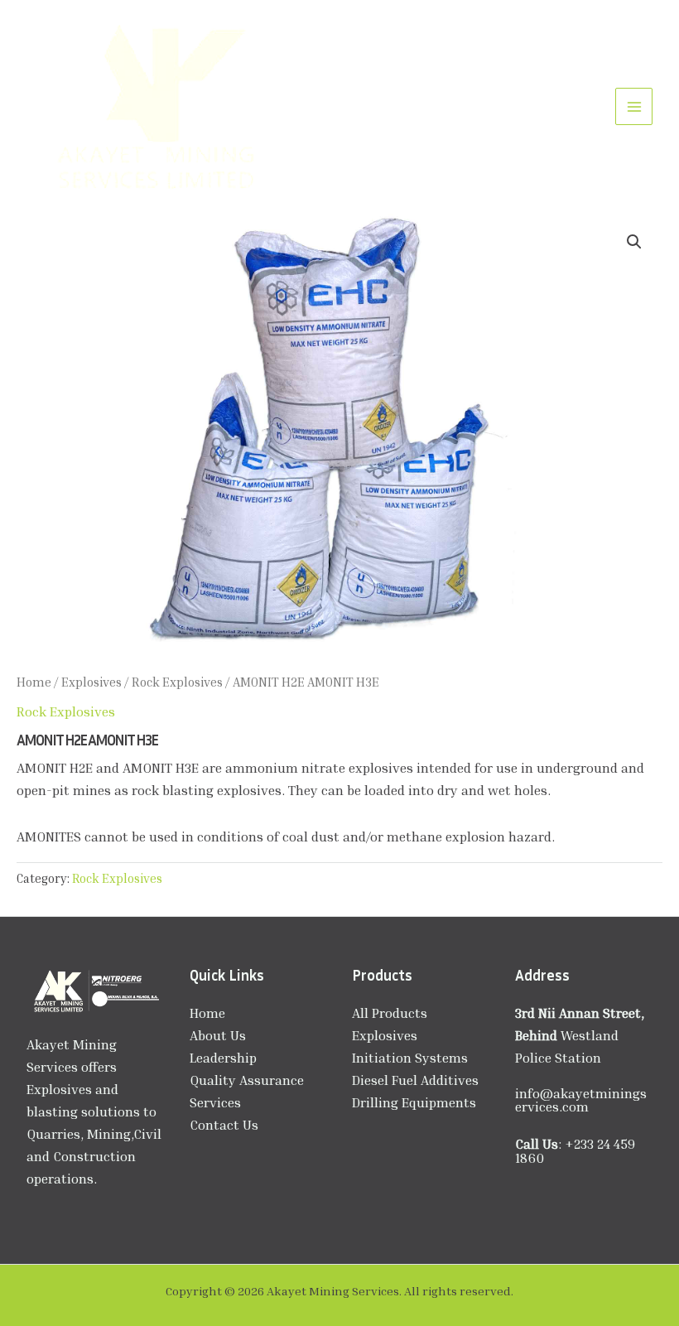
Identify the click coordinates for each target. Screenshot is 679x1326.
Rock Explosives (177, 681)
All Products (389, 1013)
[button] (634, 242)
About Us (218, 1035)
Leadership (223, 1057)
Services (215, 1102)
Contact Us (224, 1124)
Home (34, 681)
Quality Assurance (247, 1080)
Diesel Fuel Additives (415, 1080)
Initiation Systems (410, 1057)
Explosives (91, 681)
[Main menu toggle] (634, 106)
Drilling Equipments (414, 1102)
